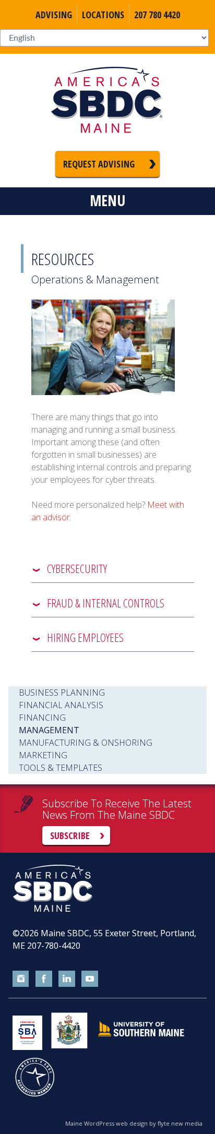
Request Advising (99, 164)
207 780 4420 (157, 14)
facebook (43, 979)
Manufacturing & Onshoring (85, 742)
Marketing (43, 755)
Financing (42, 717)
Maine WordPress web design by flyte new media (133, 1123)
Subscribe (70, 835)
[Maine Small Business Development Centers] (107, 102)
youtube (89, 979)
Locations (103, 14)
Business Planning (62, 692)
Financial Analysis (61, 705)
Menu (107, 200)
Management (49, 730)
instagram (21, 979)
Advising (53, 14)
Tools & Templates (60, 767)
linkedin (66, 979)
